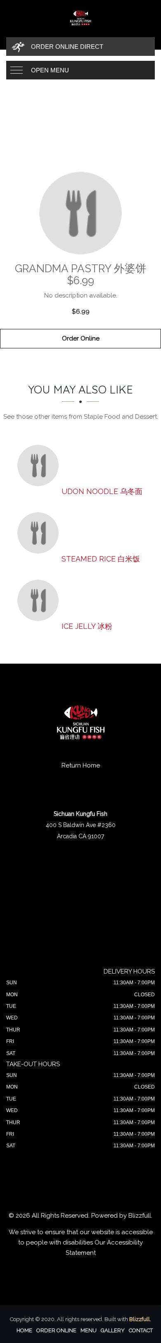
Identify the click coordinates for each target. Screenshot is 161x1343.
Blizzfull (139, 1215)
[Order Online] (80, 213)
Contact (141, 1330)
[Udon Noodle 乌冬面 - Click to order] (40, 465)
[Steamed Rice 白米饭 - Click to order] (40, 533)
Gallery (113, 1330)
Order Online (80, 338)
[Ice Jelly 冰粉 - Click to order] (40, 600)
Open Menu (50, 70)
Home (24, 1330)
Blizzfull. (140, 1319)
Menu (88, 1330)
